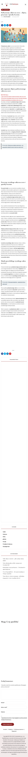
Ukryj (7, 94)
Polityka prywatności (19, 729)
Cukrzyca (5, 534)
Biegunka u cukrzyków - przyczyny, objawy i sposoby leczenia (12, 671)
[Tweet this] (5, 25)
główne (4, 539)
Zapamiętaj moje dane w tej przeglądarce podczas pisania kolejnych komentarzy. (14, 718)
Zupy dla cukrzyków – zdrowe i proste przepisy (13, 442)
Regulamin (14, 731)
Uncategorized (6, 546)
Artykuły (7, 619)
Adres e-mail (4, 707)
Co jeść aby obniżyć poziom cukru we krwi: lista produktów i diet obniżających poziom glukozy (13, 651)
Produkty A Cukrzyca (7, 544)
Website (3, 712)
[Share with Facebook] (2, 25)
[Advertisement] (14, 164)
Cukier (4, 531)
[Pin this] (10, 25)
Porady (4, 541)
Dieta (4, 536)
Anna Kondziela (7, 16)
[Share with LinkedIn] (7, 25)
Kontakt (5, 729)
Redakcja (10, 729)
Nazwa (2, 702)
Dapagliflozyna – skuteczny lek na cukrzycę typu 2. (14, 390)
